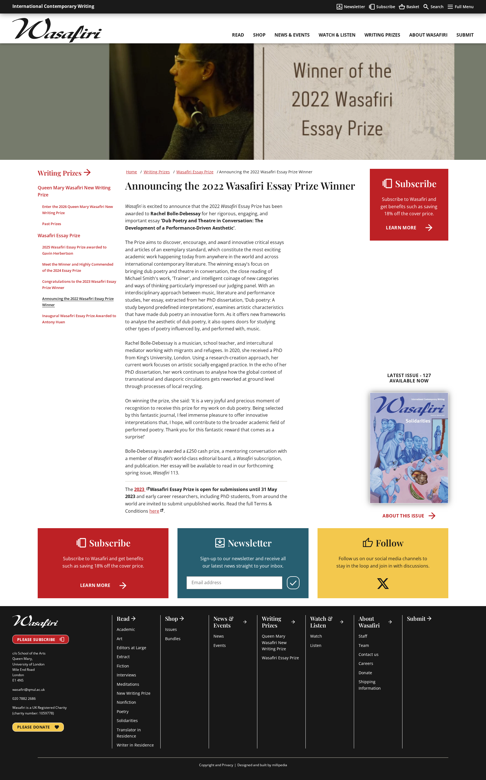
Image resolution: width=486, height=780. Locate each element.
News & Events (292, 35)
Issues (171, 629)
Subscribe (385, 6)
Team (364, 645)
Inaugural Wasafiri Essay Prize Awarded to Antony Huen (79, 318)
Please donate (33, 727)
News (218, 636)
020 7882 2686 (24, 698)
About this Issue (403, 516)
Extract (123, 656)
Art (119, 638)
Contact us (369, 654)
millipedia (279, 765)
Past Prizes (51, 223)
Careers (366, 663)
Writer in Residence (135, 745)
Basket (412, 6)
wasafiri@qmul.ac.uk (28, 689)
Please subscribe (36, 639)
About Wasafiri (428, 35)
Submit (465, 35)
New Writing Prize (133, 693)
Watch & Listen (337, 35)
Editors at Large (131, 647)
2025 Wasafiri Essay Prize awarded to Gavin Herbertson (74, 250)
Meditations (128, 684)
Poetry (123, 711)
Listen (315, 645)
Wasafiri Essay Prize (59, 235)
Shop (259, 35)
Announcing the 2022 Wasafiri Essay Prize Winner (78, 301)
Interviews (126, 675)
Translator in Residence (129, 733)
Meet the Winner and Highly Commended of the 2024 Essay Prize (77, 267)
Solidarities (127, 720)
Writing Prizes (382, 35)
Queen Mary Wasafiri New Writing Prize (74, 191)
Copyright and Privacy (216, 765)
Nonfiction (126, 702)
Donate (365, 672)
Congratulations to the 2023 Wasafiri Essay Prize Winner (79, 284)
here (154, 511)
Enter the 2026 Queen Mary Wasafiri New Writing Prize (77, 209)
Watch (316, 636)
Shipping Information (370, 685)
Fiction (123, 666)
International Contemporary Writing (53, 6)
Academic (126, 629)
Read (238, 35)
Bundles (173, 638)
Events (219, 645)
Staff (363, 636)
